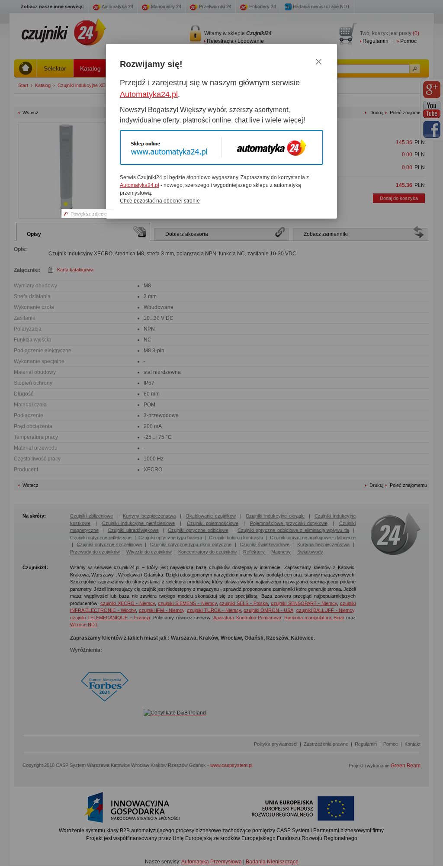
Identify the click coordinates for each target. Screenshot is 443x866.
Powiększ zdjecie (89, 213)
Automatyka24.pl (149, 94)
